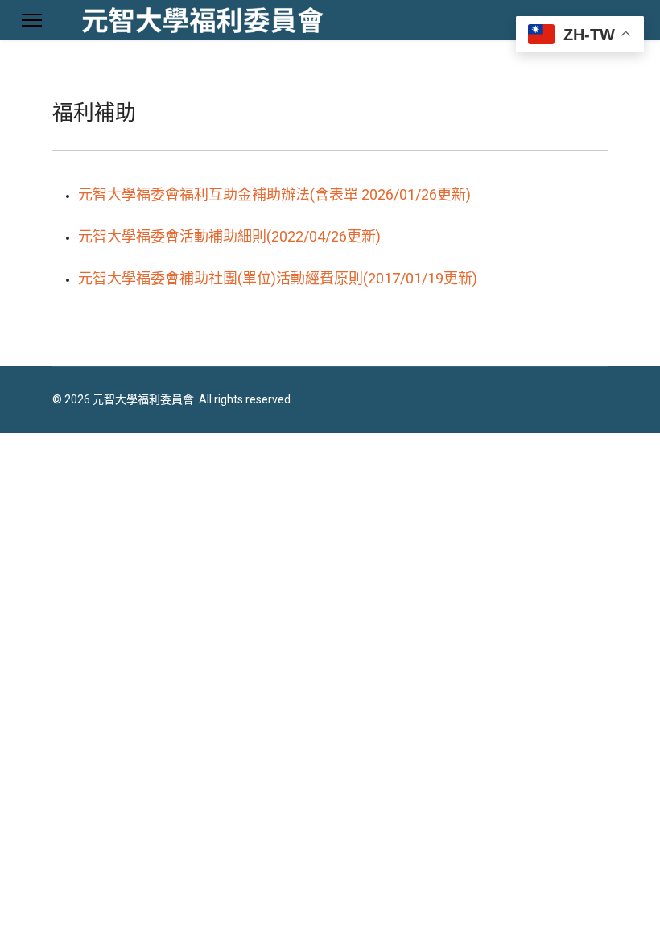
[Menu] (32, 20)
